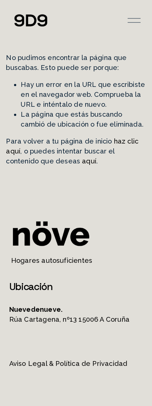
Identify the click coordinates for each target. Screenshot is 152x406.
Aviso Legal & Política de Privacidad (68, 363)
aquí (89, 161)
